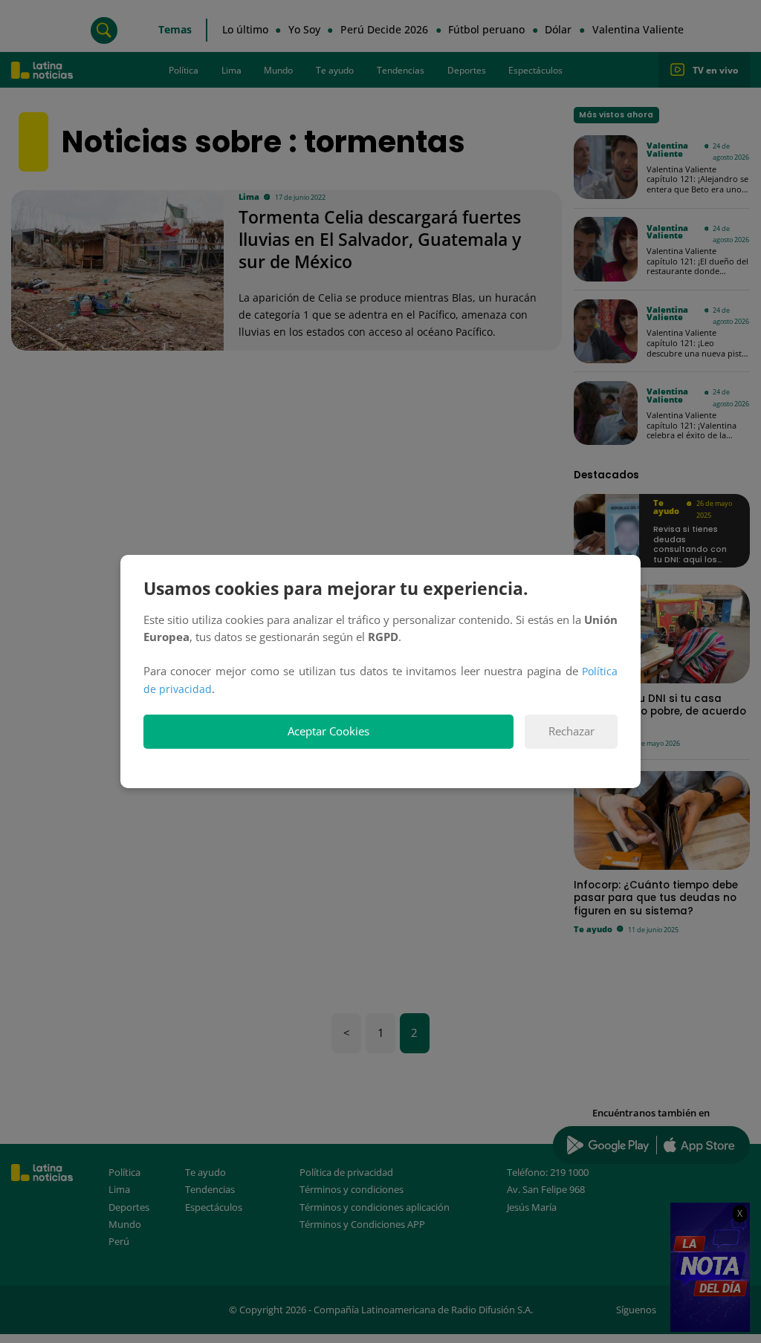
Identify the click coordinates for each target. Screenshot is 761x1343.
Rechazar (571, 731)
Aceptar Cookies (328, 731)
